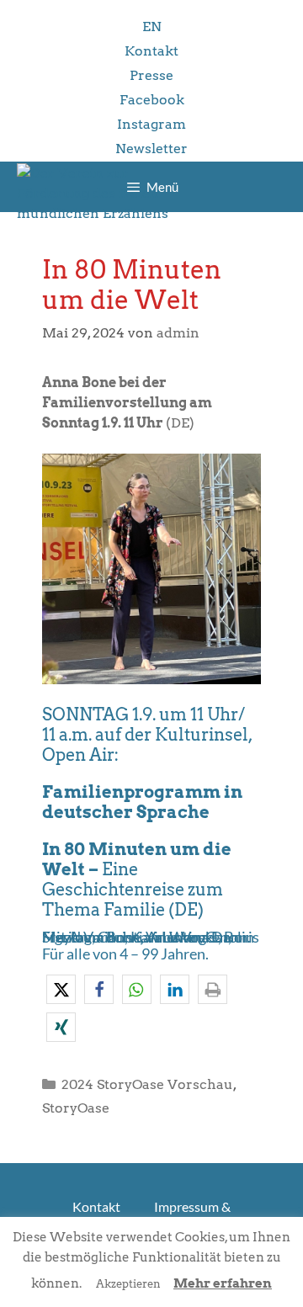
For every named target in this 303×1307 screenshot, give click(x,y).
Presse (151, 75)
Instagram (151, 124)
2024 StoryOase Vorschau (147, 1084)
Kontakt (151, 51)
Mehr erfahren (222, 1283)
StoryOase (75, 1108)
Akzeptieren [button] (128, 1284)
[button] (61, 989)
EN (152, 27)
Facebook (152, 100)
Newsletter (151, 149)
